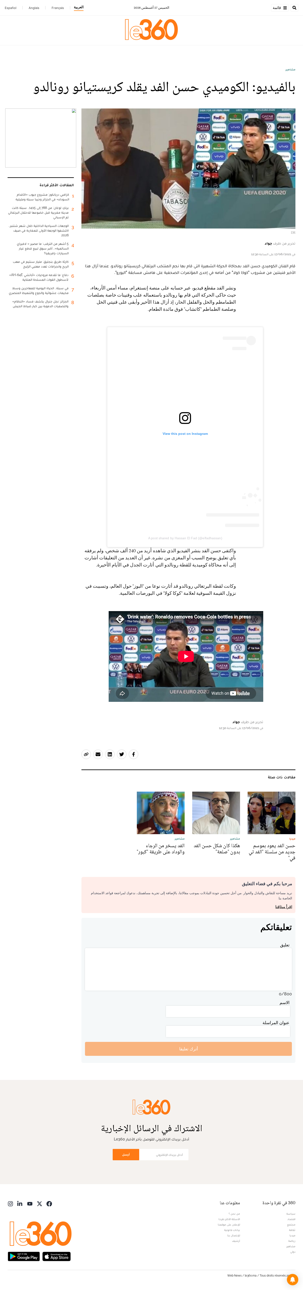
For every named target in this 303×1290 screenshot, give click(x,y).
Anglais (34, 8)
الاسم (285, 1002)
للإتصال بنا (233, 1235)
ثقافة (292, 1230)
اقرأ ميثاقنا (283, 907)
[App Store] (56, 1256)
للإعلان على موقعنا (229, 1224)
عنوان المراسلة (276, 1022)
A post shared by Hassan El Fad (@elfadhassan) (185, 538)
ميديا (292, 1235)
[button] (292, 1279)
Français (58, 8)
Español (10, 8)
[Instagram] (10, 1203)
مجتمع (291, 1224)
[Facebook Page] (49, 1203)
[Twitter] (39, 1203)
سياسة (290, 1213)
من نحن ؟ (234, 1213)
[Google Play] (24, 1256)
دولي (292, 1251)
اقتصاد (291, 1219)
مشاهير (290, 69)
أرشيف (236, 1241)
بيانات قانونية (232, 1230)
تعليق (285, 944)
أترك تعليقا (188, 1048)
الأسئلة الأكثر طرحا (229, 1219)
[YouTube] (30, 1203)
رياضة (291, 1241)
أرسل (126, 1154)
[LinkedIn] (20, 1203)
